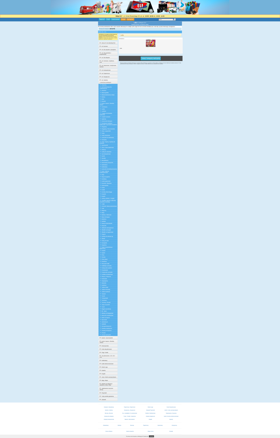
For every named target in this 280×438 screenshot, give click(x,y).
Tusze (103, 306)
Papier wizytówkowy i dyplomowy (106, 248)
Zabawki (104, 399)
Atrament (104, 90)
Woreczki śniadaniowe (107, 315)
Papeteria (104, 245)
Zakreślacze (105, 322)
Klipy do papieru (106, 176)
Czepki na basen (106, 116)
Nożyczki (104, 225)
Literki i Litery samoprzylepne (171, 410)
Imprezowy (160, 425)
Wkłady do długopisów (107, 313)
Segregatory (105, 280)
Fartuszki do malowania (108, 137)
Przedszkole (105, 270)
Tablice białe (105, 287)
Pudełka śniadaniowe (107, 274)
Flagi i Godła (105, 352)
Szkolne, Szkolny (109, 410)
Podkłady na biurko (106, 265)
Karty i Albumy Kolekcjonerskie (104, 172)
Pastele (103, 250)
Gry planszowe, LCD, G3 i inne (107, 356)
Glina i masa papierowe (108, 147)
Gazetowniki (105, 145)
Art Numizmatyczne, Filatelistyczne (106, 87)
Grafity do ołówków (106, 151)
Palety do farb (105, 240)
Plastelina (104, 261)
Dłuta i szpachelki (106, 131)
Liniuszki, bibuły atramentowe (109, 206)
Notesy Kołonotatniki (107, 223)
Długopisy (104, 126)
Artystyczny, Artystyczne (129, 410)
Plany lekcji (104, 259)
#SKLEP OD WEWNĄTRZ (108, 43)
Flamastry (104, 139)
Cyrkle (103, 109)
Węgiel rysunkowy (106, 309)
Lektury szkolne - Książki (108, 198)
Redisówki (104, 278)
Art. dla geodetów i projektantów (105, 53)
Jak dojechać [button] (130, 19)
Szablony (104, 285)
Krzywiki (104, 194)
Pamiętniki (104, 243)
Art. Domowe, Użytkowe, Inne (107, 61)
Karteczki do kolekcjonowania (109, 169)
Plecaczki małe (105, 263)
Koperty (104, 370)
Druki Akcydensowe (171, 407)
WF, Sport (104, 311)
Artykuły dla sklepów (109, 416)
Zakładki (104, 324)
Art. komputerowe (106, 70)
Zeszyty (104, 332)
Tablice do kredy (106, 289)
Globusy (104, 149)
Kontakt (171, 431)
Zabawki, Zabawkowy (109, 407)
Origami (104, 234)
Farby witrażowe (106, 135)
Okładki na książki (106, 230)
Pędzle (103, 252)
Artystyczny (174, 425)
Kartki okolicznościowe (107, 363)
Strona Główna (108, 431)
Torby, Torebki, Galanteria (130, 416)
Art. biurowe (105, 46)
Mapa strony (150, 431)
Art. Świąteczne (106, 76)
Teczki (103, 296)
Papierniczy (145, 425)
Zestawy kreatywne (106, 330)
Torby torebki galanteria (108, 396)
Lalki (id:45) (112, 28)
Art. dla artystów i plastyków (109, 49)
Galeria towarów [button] (115, 19)
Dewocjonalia (105, 345)
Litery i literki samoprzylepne (109, 377)
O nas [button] (108, 19)
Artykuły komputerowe (109, 419)
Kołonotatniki (105, 185)
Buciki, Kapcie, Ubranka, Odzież (107, 104)
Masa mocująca (106, 217)
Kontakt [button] (123, 19)
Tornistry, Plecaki (106, 302)
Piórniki (103, 257)
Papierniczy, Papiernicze (129, 407)
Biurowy (132, 425)
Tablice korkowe (106, 291)
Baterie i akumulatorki (107, 338)
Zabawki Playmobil (150, 410)
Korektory (104, 179)
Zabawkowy (105, 425)
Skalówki (104, 283)
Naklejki (104, 221)
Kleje (103, 174)
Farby (103, 133)
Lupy (103, 208)
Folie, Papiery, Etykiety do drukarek (107, 142)
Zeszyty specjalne (106, 334)
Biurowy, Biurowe (109, 413)
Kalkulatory (104, 166)
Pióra (103, 255)
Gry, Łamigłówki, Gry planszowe (129, 413)
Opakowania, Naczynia (171, 413)
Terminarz (104, 300)
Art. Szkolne (105, 80)
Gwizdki (104, 158)
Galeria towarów (130, 431)
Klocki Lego (105, 367)
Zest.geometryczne (106, 326)
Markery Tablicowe (106, 214)
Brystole (104, 101)
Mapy (103, 212)
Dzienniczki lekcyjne (107, 121)
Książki (103, 196)
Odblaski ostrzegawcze (108, 227)
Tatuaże (104, 293)
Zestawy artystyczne (107, 328)
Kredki (103, 189)
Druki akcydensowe (107, 349)
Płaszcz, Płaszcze (106, 276)
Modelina (104, 219)
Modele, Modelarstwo (150, 413)
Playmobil (104, 393)
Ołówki (103, 238)
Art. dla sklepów (106, 57)
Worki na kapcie (106, 317)
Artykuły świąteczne (150, 416)
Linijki (103, 204)
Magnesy (104, 210)
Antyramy (104, 85)
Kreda (103, 187)
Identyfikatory (105, 160)
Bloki (103, 99)
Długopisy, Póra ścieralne (108, 129)
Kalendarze (104, 164)
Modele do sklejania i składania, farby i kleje (106, 384)
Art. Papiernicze (106, 73)
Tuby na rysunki (106, 304)
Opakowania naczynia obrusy (106, 389)
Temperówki (105, 298)
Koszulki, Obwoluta (106, 183)
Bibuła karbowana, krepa (108, 94)
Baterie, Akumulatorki (130, 419)
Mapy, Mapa (105, 380)
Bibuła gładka (105, 92)
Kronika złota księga (107, 192)
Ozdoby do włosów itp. (107, 236)
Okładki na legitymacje (107, 232)
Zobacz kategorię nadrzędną (150, 58)
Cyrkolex (104, 111)
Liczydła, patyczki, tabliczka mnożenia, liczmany (108, 201)
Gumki (103, 156)
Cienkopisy (104, 106)
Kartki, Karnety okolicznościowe (171, 416)
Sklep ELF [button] (102, 19)
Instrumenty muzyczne (107, 162)
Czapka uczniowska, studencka (106, 114)
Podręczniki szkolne (107, 268)
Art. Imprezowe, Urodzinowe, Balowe (108, 66)
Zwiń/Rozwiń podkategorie (105, 82)
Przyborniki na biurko (107, 272)
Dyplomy (104, 119)
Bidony (103, 97)
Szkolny (119, 425)
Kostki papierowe (106, 181)
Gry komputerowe (106, 154)
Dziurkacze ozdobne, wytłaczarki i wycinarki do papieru (108, 124)
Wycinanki (104, 319)
